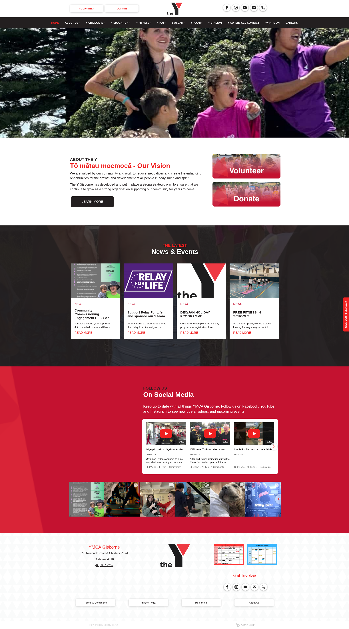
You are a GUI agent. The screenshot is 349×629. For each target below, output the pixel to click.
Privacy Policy (148, 602)
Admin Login (247, 624)
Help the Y (201, 602)
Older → (174, 345)
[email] (254, 7)
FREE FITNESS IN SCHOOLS (247, 314)
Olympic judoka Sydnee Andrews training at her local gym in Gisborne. (166, 449)
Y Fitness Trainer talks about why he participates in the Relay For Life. (210, 449)
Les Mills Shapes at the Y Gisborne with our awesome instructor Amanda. (254, 449)
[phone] (263, 7)
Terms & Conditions (95, 602)
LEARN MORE (92, 201)
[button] (146, 446)
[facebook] (226, 7)
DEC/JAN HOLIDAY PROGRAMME (195, 314)
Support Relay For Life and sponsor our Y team (146, 314)
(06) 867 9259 (104, 565)
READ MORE (83, 332)
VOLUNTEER (86, 8)
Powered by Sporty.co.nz (103, 624)
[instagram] (235, 7)
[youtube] (244, 7)
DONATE (122, 8)
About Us (254, 602)
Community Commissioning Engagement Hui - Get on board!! (94, 314)
